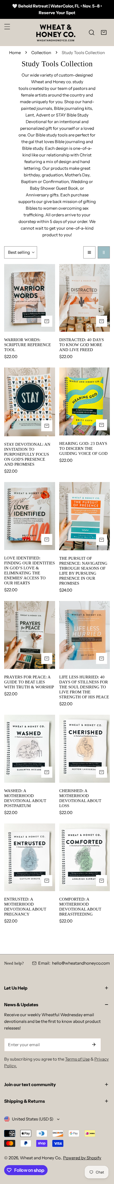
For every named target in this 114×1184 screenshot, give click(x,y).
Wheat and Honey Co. (40, 1157)
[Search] (92, 32)
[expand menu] (7, 27)
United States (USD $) (32, 1119)
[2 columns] (104, 252)
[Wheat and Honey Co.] (55, 32)
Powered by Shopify (82, 1157)
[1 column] (89, 252)
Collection (41, 52)
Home (15, 52)
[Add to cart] (46, 321)
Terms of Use (77, 1059)
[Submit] (93, 1044)
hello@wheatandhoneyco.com (81, 963)
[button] (104, 32)
